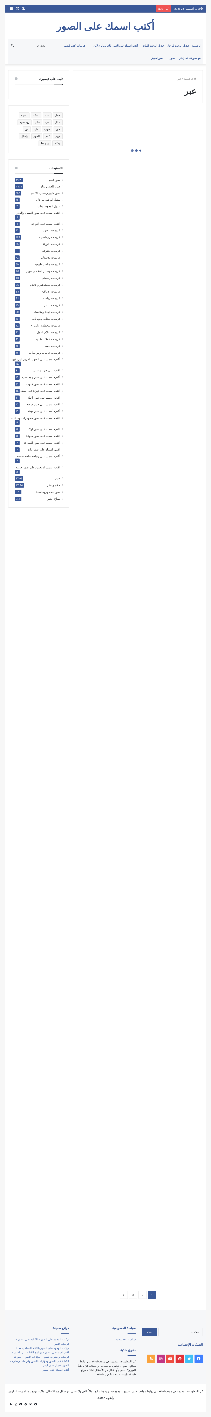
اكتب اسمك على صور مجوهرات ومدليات (35, 418)
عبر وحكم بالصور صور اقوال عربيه (106, 583)
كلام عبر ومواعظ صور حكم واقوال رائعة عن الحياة (174, 286)
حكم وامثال (53, 485)
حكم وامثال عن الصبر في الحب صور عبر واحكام (107, 1234)
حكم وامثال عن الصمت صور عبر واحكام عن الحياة (173, 1265)
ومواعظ (45, 143)
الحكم (36, 115)
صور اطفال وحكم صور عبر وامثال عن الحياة (106, 1042)
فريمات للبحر (52, 305)
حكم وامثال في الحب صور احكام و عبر (107, 1171)
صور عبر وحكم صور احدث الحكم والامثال (108, 846)
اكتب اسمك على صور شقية (43, 404)
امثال (57, 122)
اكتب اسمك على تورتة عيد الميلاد (40, 390)
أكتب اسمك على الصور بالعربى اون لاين (116, 45)
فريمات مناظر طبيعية (47, 264)
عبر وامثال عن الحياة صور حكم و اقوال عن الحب (107, 647)
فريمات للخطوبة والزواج (45, 325)
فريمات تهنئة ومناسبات (46, 312)
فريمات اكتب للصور (74, 45)
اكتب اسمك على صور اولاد (44, 429)
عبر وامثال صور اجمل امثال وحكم (175, 748)
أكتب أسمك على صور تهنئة (44, 411)
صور (172, 58)
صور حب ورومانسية (48, 492)
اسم (47, 115)
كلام (48, 136)
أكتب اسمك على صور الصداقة (41, 442)
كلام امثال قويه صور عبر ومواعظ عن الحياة (172, 357)
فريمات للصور (51, 230)
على (36, 129)
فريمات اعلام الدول (48, 332)
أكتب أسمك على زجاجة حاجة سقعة (38, 456)
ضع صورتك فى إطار (190, 58)
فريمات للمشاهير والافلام (45, 284)
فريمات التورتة (51, 244)
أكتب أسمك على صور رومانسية (41, 377)
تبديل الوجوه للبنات (153, 45)
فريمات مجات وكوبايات (46, 318)
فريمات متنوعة (51, 250)
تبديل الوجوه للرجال (178, 45)
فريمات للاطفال (50, 257)
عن (26, 129)
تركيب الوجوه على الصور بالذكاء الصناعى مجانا (42, 1348)
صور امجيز (157, 58)
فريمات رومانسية (49, 237)
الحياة (24, 115)
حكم (37, 122)
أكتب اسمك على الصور (56, 1369)
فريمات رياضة (51, 298)
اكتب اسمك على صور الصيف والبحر (38, 212)
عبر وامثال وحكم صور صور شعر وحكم (174, 681)
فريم (57, 136)
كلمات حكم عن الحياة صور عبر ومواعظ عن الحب (107, 188)
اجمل (57, 115)
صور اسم (54, 179)
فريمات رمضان (51, 278)
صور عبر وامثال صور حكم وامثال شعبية (176, 944)
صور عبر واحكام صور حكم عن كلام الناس (107, 975)
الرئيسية (196, 45)
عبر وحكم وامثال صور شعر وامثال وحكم (107, 454)
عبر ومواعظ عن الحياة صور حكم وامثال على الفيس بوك (174, 482)
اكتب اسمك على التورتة (45, 223)
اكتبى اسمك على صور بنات (43, 449)
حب (47, 122)
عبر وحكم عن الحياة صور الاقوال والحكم (176, 552)
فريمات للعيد (52, 346)
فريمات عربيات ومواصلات (44, 352)
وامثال (24, 136)
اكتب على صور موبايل (46, 370)
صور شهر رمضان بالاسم (45, 193)
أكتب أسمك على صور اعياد (44, 397)
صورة (47, 129)
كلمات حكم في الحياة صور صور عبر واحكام (175, 161)
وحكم (57, 143)
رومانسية (24, 122)
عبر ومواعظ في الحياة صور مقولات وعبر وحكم (104, 387)
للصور (37, 136)
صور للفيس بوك (50, 186)
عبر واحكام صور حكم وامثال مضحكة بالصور (106, 779)
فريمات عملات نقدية (48, 339)
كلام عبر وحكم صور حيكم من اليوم (109, 259)
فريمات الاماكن (51, 291)
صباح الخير (53, 498)
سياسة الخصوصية (126, 1339)
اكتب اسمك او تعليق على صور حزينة (38, 467)
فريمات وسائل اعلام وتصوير (43, 271)
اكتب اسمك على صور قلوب (43, 384)
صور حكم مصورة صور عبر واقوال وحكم (174, 1073)
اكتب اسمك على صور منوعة (43, 436)
